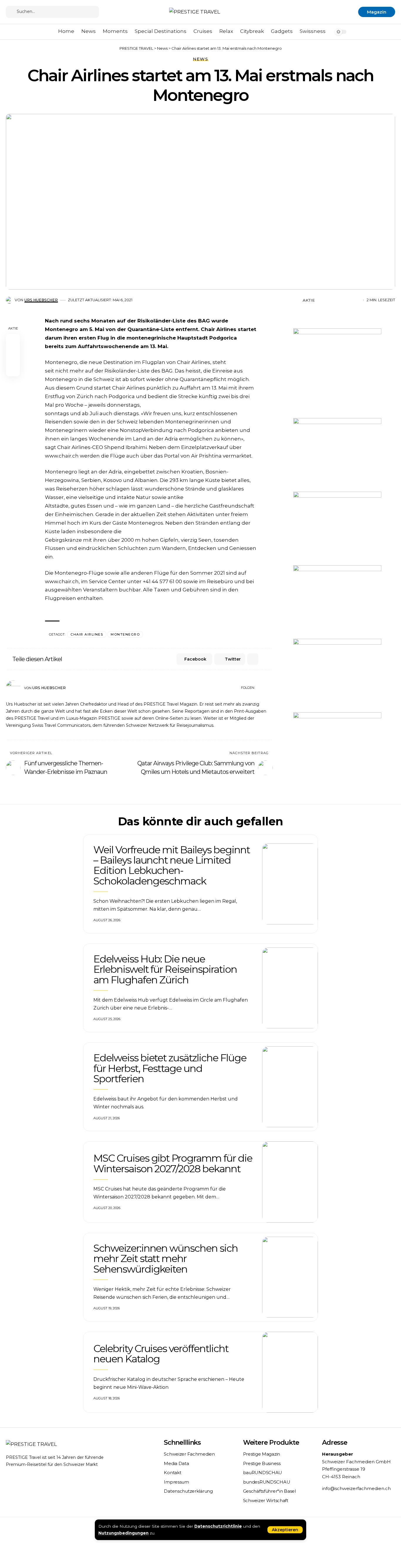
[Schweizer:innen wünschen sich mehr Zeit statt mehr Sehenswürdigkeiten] (290, 1277)
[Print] (348, 300)
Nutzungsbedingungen (123, 1533)
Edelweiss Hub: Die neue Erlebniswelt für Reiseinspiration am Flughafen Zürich (165, 969)
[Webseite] (259, 687)
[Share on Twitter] (330, 300)
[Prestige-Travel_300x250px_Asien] (337, 748)
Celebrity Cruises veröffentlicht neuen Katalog (160, 1353)
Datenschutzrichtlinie (218, 1526)
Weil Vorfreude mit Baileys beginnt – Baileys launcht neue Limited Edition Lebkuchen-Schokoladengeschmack (171, 865)
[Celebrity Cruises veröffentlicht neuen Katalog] (290, 1372)
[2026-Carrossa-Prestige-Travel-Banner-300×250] (337, 454)
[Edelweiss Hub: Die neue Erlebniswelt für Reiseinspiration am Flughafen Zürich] (290, 988)
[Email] (339, 300)
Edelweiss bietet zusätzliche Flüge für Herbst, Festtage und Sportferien (169, 1068)
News (200, 59)
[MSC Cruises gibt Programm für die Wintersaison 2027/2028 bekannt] (290, 1182)
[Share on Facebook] (321, 300)
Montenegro (125, 634)
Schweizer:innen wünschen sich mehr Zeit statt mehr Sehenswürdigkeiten (165, 1258)
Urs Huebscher (41, 300)
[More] (357, 300)
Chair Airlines (86, 634)
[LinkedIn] (270, 687)
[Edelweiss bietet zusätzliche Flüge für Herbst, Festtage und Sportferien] (290, 1087)
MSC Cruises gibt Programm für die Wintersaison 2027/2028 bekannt (172, 1163)
